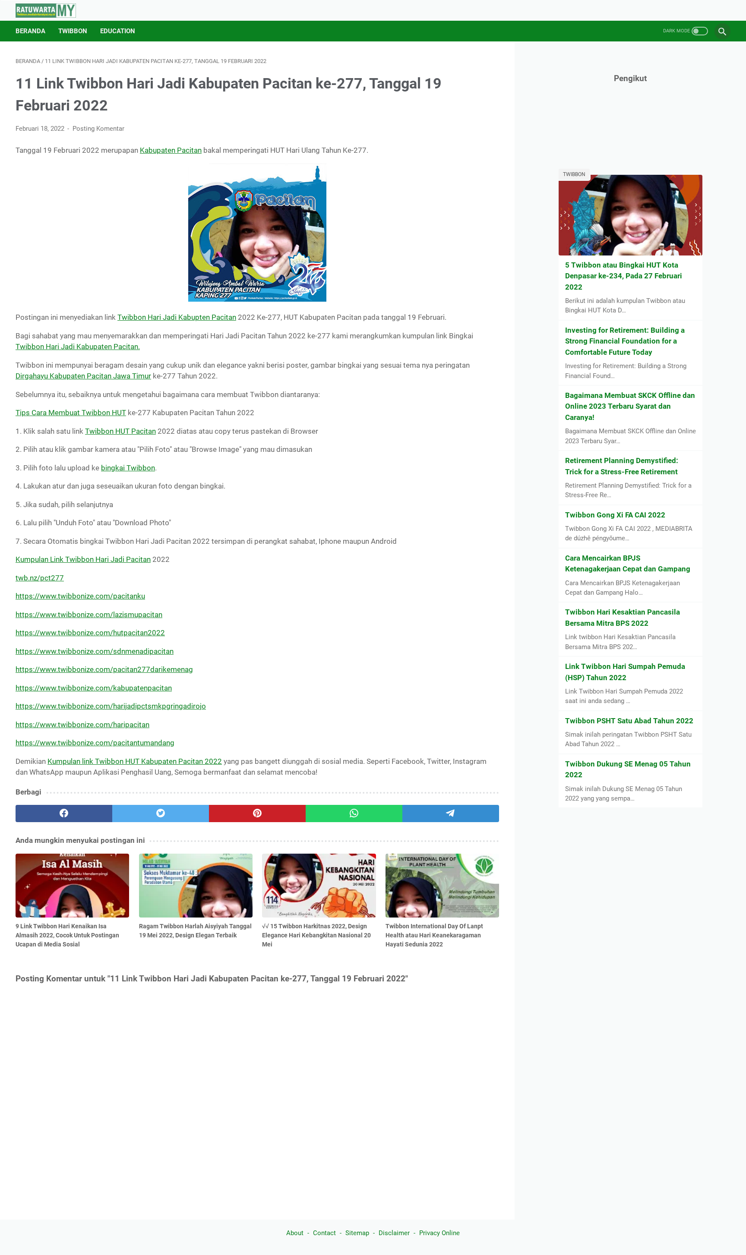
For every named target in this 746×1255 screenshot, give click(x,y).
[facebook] (64, 813)
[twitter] (160, 813)
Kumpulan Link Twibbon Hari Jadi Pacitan (83, 559)
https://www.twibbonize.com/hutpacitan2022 (90, 632)
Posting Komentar (98, 128)
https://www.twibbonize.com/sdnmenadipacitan (95, 651)
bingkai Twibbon (128, 468)
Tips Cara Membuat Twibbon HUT (71, 412)
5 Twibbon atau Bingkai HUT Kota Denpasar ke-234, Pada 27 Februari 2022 (623, 276)
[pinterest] (257, 813)
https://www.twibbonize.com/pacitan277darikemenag (104, 669)
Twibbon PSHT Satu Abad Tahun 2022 (629, 720)
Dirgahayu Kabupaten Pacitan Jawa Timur (83, 376)
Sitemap (357, 1233)
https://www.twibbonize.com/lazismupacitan (89, 614)
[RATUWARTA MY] (51, 10)
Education (117, 31)
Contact (324, 1233)
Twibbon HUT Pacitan (120, 431)
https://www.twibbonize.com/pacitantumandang (95, 742)
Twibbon (72, 31)
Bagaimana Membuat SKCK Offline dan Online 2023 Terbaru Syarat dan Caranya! (630, 406)
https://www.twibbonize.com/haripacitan (82, 724)
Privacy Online (439, 1233)
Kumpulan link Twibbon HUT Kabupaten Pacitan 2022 (134, 761)
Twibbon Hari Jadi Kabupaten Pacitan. (78, 346)
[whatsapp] (354, 813)
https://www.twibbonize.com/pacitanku (80, 596)
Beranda (30, 31)
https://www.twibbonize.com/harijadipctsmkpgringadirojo (111, 706)
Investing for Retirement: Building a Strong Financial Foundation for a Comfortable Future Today (625, 341)
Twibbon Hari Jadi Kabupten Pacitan (176, 317)
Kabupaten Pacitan (171, 150)
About (294, 1233)
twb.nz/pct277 (40, 578)
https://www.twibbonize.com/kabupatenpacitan (94, 688)
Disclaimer (394, 1233)
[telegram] (450, 813)
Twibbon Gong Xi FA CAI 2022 (615, 515)
